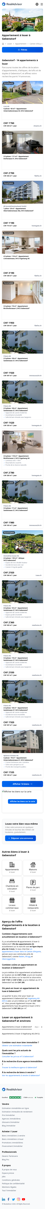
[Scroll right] (40, 1027)
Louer (9, 44)
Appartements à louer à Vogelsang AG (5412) (21, 1033)
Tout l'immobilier (9, 1190)
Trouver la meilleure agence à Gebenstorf (19, 1067)
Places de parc (33, 888)
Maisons (33, 870)
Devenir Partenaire (10, 1156)
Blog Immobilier (9, 1125)
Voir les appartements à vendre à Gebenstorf (21, 1075)
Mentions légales (9, 1187)
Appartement (20, 44)
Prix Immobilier (8, 1115)
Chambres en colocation (12, 888)
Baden (21, 956)
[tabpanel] (22, 1032)
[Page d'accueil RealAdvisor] (12, 4)
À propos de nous (9, 1169)
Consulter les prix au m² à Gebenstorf (18, 1056)
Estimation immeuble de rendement (17, 1112)
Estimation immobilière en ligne (15, 1108)
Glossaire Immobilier (11, 1122)
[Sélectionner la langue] (37, 4)
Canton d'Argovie (37, 44)
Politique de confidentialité (13, 1183)
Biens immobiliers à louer (13, 1139)
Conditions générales (11, 1180)
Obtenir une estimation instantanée (17, 1045)
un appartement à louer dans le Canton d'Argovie (21, 950)
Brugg (28, 956)
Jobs (4, 1176)
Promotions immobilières (12, 1142)
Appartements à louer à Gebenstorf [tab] (17, 1027)
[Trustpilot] (22, 1097)
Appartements (12, 870)
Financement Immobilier (12, 1146)
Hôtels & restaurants (33, 908)
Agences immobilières (11, 1118)
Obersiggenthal (8, 959)
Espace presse (8, 1173)
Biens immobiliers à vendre (13, 1135)
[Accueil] (3, 44)
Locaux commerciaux (12, 908)
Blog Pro (5, 1159)
